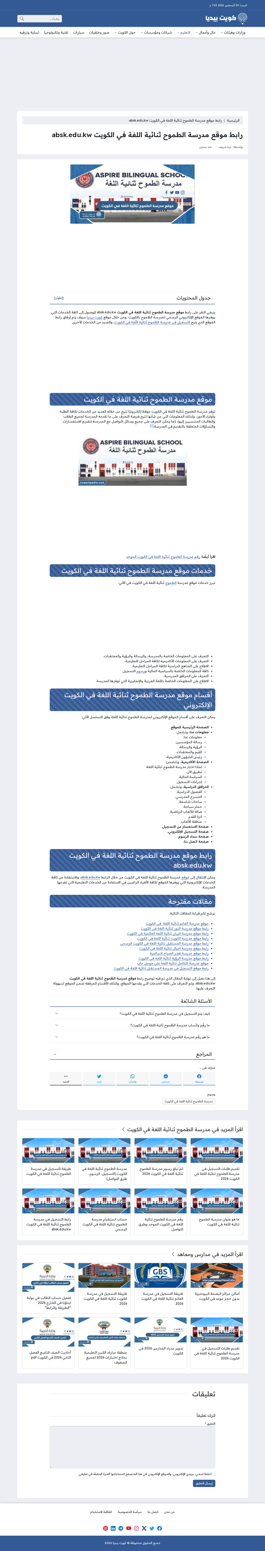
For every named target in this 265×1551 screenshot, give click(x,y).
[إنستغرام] (136, 1528)
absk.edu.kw (90, 877)
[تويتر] (152, 1528)
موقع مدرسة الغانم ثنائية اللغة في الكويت (177, 923)
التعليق (210, 1423)
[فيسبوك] (159, 1528)
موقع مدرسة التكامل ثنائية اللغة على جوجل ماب (173, 963)
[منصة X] (144, 1528)
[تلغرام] (121, 1528)
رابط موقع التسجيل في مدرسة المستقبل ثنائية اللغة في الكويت (161, 968)
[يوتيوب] (128, 1528)
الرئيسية (233, 120)
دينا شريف (224, 147)
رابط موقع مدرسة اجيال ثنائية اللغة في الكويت (174, 948)
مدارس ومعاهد (194, 1254)
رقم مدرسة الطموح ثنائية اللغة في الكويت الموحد (163, 556)
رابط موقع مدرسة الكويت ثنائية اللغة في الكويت (173, 938)
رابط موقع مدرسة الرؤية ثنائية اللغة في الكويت (174, 958)
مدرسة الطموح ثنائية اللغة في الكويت (189, 1101)
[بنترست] (105, 1528)
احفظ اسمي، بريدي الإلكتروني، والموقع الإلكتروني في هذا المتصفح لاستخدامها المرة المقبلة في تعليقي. (145, 1474)
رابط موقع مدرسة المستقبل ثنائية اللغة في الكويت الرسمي (164, 943)
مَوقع (185, 877)
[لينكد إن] (113, 1528)
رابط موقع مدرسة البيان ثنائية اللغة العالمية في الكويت (168, 933)
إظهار (59, 298)
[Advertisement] (132, 72)
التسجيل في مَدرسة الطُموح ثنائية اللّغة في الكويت (152, 322)
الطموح (171, 583)
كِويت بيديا (94, 317)
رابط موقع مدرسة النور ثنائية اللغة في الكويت (175, 928)
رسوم (140, 671)
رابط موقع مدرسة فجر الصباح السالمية (179, 953)
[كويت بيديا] (226, 18)
